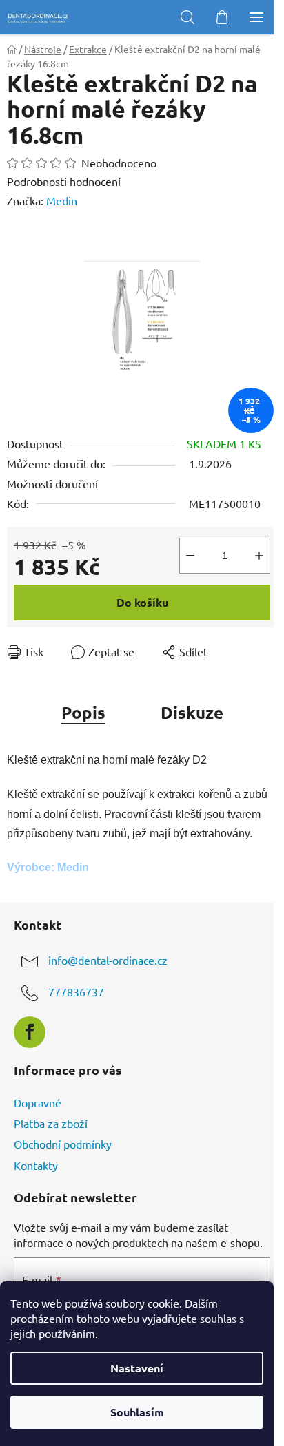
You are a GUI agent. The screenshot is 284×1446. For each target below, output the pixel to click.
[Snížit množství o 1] (190, 555)
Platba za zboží (51, 1123)
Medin (61, 200)
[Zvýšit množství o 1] (259, 555)
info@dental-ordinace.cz (108, 960)
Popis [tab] (83, 712)
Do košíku (142, 602)
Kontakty (36, 1165)
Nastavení (136, 1368)
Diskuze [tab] (192, 712)
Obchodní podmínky (63, 1144)
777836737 (76, 992)
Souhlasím (137, 1412)
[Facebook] (29, 1032)
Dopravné (37, 1102)
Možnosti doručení (52, 483)
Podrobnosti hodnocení (64, 181)
